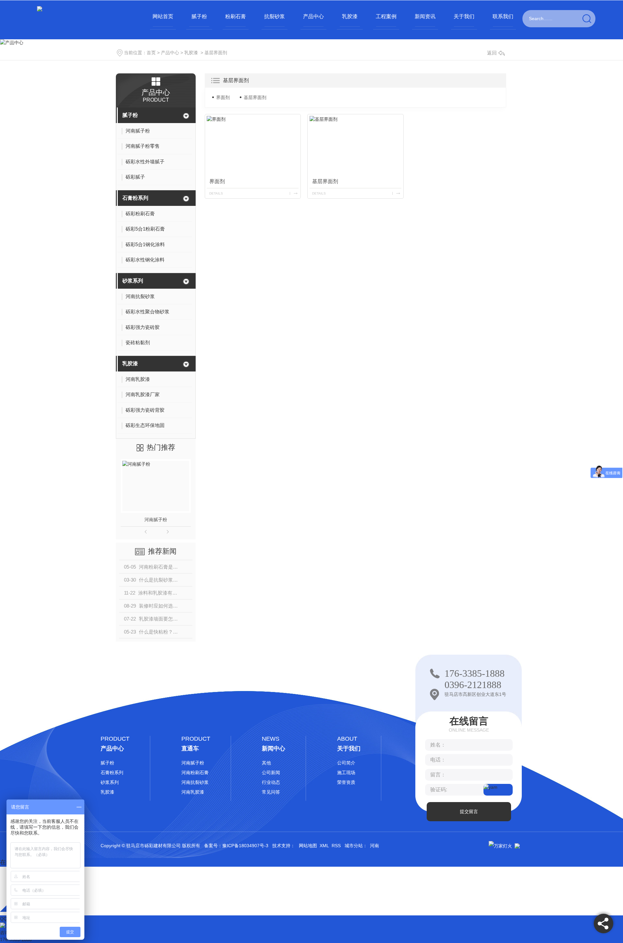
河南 (374, 845)
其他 (266, 762)
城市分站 (354, 845)
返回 (492, 53)
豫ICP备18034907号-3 (245, 845)
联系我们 (503, 16)
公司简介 (346, 762)
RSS (336, 845)
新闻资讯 (425, 16)
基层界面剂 (215, 52)
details (216, 193)
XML (324, 845)
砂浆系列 (132, 280)
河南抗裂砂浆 (195, 782)
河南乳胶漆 (192, 792)
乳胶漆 (350, 16)
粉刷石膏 (235, 16)
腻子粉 (199, 16)
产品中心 (313, 16)
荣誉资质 (346, 782)
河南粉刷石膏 (195, 772)
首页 (151, 52)
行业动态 (271, 782)
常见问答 (271, 792)
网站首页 (163, 16)
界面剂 (223, 97)
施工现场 (346, 772)
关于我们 (464, 16)
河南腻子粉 (155, 519)
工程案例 (386, 16)
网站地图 (308, 845)
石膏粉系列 (135, 198)
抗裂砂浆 (274, 16)
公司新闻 (271, 772)
